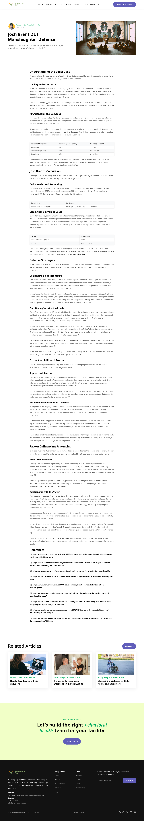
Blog (86, 4)
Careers (68, 4)
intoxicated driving (77, 254)
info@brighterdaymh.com (17, 803)
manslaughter (64, 538)
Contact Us (94, 4)
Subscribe (129, 780)
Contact (78, 784)
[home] (16, 4)
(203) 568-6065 (13, 801)
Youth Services (60, 784)
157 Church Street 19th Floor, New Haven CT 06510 (26, 795)
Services (49, 4)
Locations (77, 4)
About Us (58, 4)
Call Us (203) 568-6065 (124, 4)
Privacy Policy (80, 788)
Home (40, 4)
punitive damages (71, 132)
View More (129, 646)
